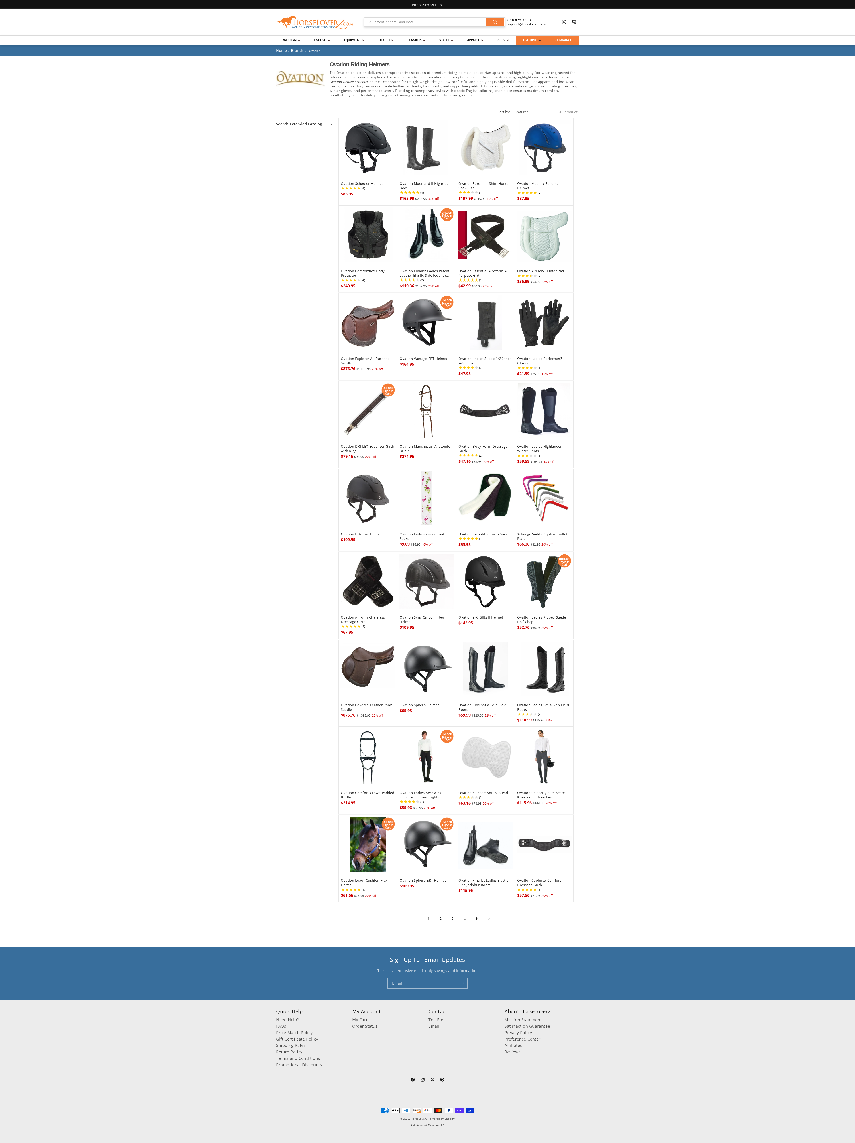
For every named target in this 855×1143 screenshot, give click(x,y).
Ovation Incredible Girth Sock (483, 534)
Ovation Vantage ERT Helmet (423, 359)
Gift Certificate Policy (297, 1039)
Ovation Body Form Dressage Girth (482, 448)
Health (384, 40)
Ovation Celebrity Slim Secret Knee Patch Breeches (541, 795)
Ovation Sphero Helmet (419, 705)
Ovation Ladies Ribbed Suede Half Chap (541, 619)
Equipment (352, 40)
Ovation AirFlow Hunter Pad (540, 271)
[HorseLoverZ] (315, 22)
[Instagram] (423, 1080)
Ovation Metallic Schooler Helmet (538, 185)
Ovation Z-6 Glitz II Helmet (480, 617)
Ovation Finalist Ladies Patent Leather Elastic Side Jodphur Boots (425, 273)
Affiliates (513, 1045)
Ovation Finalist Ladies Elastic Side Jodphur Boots (483, 882)
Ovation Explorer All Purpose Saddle (365, 361)
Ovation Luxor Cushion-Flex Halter (364, 882)
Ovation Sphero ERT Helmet (423, 880)
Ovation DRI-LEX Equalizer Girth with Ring (367, 448)
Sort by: (504, 112)
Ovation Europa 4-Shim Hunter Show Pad (484, 185)
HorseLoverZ (419, 1118)
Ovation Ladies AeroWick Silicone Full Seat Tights (420, 795)
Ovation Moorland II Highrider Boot (425, 185)
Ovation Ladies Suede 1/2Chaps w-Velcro (484, 361)
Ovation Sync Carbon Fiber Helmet (422, 619)
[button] (305, 124)
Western (289, 40)
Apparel (473, 40)
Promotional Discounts (299, 1064)
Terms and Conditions (298, 1058)
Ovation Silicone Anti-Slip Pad (483, 793)
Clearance (563, 40)
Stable (444, 40)
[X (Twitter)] (432, 1080)
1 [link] (429, 918)
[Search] (495, 22)
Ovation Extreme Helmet (361, 534)
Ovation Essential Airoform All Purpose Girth (483, 273)
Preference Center (522, 1039)
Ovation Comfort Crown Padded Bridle (367, 795)
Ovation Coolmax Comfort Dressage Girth (539, 882)
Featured (530, 40)
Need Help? (287, 1019)
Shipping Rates (291, 1045)
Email (434, 1026)
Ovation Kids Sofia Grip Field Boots (482, 707)
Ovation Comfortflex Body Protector (363, 273)
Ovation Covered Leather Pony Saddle (366, 707)
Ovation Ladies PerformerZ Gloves (540, 361)
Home (281, 50)
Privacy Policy (518, 1032)
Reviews (513, 1051)
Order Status (364, 1026)
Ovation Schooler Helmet (362, 183)
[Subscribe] (462, 983)
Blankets (414, 40)
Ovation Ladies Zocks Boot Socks (422, 536)
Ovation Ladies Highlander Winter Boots (539, 448)
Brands (298, 50)
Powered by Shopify (441, 1118)
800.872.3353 (519, 20)
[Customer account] (564, 22)
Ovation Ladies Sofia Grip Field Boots (543, 707)
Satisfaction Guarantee (527, 1026)
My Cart (359, 1019)
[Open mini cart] (574, 22)
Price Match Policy (294, 1032)
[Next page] (489, 919)
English (320, 40)
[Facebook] (413, 1080)
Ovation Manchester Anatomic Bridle (425, 448)
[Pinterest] (442, 1080)
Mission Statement (523, 1019)
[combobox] (434, 22)
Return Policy (289, 1051)
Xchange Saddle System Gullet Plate (542, 536)
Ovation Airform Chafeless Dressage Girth (363, 619)
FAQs (281, 1026)
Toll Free (437, 1019)
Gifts (501, 40)
